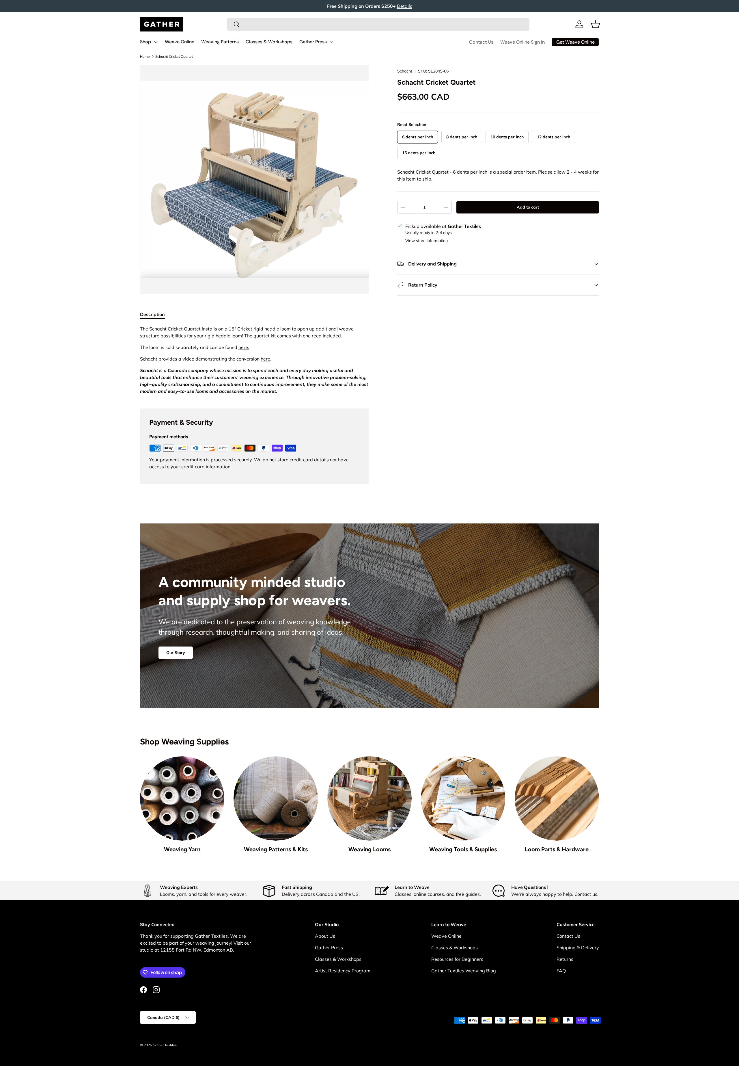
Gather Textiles (165, 1045)
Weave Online (179, 42)
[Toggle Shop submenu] (155, 41)
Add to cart (528, 207)
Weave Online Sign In (522, 42)
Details (404, 6)
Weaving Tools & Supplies (463, 849)
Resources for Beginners (457, 959)
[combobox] (378, 24)
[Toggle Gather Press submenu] (331, 41)
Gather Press (313, 42)
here (265, 359)
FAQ (561, 971)
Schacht (404, 71)
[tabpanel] (254, 360)
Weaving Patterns (220, 42)
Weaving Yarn (182, 849)
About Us (325, 936)
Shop (145, 42)
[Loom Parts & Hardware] (557, 798)
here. (243, 347)
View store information (426, 240)
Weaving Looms (369, 849)
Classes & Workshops (269, 42)
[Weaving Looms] (369, 798)
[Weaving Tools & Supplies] (463, 798)
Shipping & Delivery (578, 947)
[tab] (152, 314)
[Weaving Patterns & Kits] (276, 798)
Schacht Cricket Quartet (174, 56)
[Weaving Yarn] (182, 798)
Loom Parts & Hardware (557, 849)
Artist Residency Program (342, 971)
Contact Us (481, 42)
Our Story (175, 652)
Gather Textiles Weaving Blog (463, 971)
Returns (565, 959)
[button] (595, 24)
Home (145, 56)
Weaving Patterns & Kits (276, 849)
